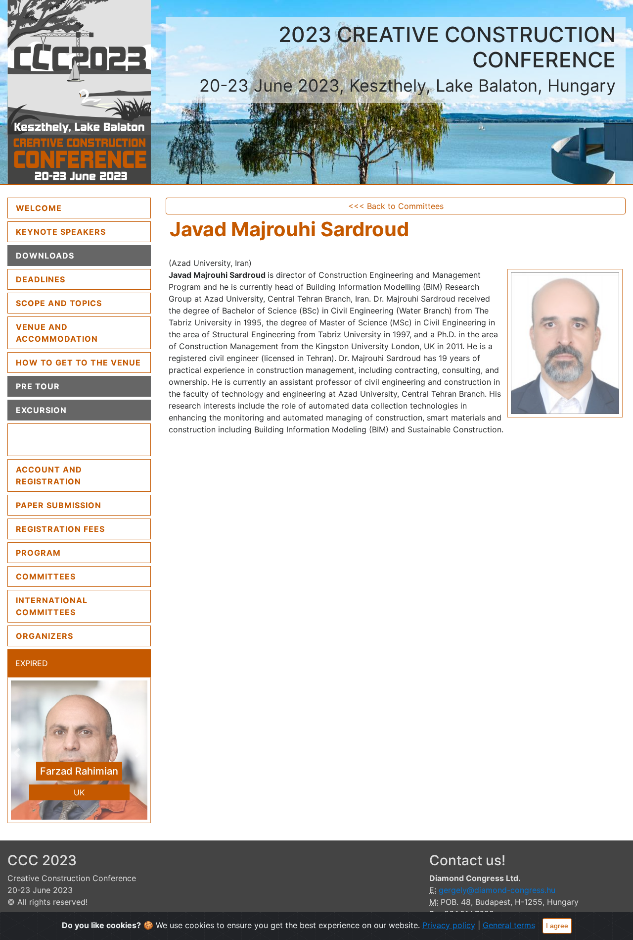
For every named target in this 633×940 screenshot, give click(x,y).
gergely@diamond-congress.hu (497, 890)
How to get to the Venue (78, 362)
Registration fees (60, 529)
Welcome (64, 208)
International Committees (52, 606)
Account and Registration (49, 475)
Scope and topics (59, 303)
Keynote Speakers (61, 232)
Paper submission (58, 505)
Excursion (41, 410)
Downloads (45, 256)
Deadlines (40, 279)
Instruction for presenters (56, 440)
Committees (46, 576)
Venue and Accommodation (57, 333)
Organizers (44, 636)
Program (38, 553)
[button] (18, 752)
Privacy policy (448, 925)
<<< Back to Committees (396, 206)
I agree (557, 926)
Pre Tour (38, 386)
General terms (509, 925)
